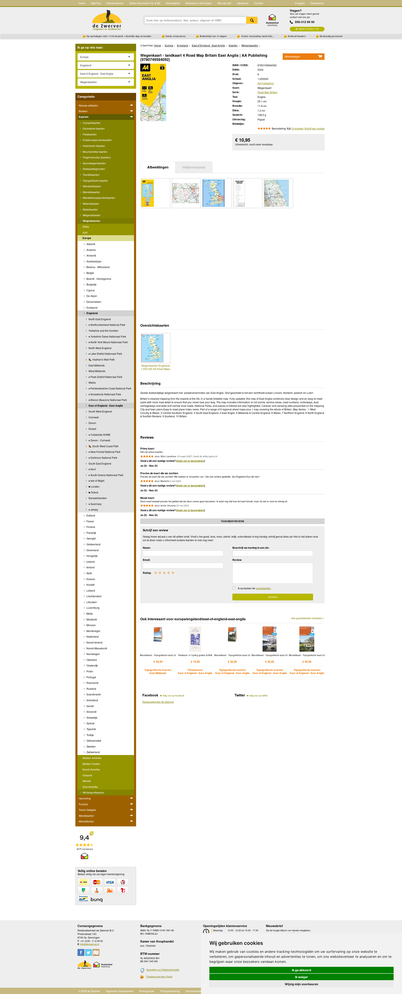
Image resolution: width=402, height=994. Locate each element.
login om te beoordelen (190, 461)
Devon (92, 423)
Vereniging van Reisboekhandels (162, 969)
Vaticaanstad (93, 740)
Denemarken (93, 301)
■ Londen (93, 486)
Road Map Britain (267, 92)
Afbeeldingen (158, 167)
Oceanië (87, 775)
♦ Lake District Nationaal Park (105, 353)
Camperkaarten (91, 123)
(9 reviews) (297, 128)
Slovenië (91, 711)
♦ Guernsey (95, 504)
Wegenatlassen (91, 215)
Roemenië (92, 682)
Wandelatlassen (91, 186)
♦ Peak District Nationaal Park (105, 377)
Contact (258, 3)
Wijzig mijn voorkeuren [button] (301, 984)
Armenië (91, 255)
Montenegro (93, 631)
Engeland (92, 313)
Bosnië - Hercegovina (98, 278)
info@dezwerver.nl (89, 944)
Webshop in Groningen (198, 3)
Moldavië (91, 619)
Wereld (86, 781)
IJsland (90, 561)
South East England (99, 463)
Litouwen (91, 602)
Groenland (92, 550)
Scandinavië (93, 694)
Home (81, 3)
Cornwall (93, 417)
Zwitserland (93, 752)
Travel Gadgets (87, 810)
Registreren (317, 3)
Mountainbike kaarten (94, 151)
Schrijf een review (314, 128)
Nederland (92, 636)
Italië (89, 573)
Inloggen (300, 3)
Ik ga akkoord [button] (301, 970)
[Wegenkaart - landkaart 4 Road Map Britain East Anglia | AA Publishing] (153, 92)
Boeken (83, 111)
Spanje (90, 723)
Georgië (91, 538)
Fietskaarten (89, 134)
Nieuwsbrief (173, 3)
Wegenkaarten (91, 221)
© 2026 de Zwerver (89, 991)
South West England (100, 411)
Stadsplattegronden (93, 169)
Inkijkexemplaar (193, 167)
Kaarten (83, 117)
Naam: (147, 548)
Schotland (92, 700)
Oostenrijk (92, 665)
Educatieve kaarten (93, 128)
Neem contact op (309, 29)
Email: (146, 560)
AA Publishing (266, 83)
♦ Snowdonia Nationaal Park (104, 394)
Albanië (90, 244)
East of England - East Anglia (105, 405)
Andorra (91, 250)
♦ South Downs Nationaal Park (105, 475)
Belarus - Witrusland (98, 267)
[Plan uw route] (96, 952)
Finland (90, 527)
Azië (85, 232)
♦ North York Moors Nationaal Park (108, 342)
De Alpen (91, 296)
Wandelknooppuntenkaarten (98, 197)
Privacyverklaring (170, 991)
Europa (86, 238)
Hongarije (92, 555)
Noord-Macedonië (96, 648)
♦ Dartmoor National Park (102, 457)
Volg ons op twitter (258, 695)
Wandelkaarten (91, 192)
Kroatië (90, 584)
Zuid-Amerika (90, 787)
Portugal (91, 677)
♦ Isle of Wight (96, 480)
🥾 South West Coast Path (103, 446)
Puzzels (83, 804)
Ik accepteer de (254, 588)
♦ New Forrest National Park (104, 451)
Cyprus (90, 290)
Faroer (90, 521)
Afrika (85, 226)
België (90, 273)
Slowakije (91, 717)
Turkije (90, 735)
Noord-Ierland (94, 642)
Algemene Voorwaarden (120, 991)
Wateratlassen (90, 203)
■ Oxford (93, 492)
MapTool (96, 3)
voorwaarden (263, 588)
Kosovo (90, 579)
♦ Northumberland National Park (106, 324)
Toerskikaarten (90, 174)
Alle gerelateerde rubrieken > (308, 618)
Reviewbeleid (193, 991)
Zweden (91, 746)
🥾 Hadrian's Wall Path (101, 359)
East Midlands (96, 365)
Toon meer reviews (232, 521)
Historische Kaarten (93, 146)
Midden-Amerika (91, 758)
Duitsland (91, 307)
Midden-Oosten (91, 763)
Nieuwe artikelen (88, 105)
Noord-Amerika (91, 769)
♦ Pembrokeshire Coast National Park (109, 388)
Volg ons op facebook (173, 695)
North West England (99, 348)
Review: (237, 560)
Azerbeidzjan (94, 261)
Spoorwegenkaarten (94, 163)
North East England (99, 319)
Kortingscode (146, 991)
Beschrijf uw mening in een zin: (250, 548)
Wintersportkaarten (93, 792)
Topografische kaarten (95, 180)
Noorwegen (93, 654)
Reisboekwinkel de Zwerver (158, 702)
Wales (92, 382)
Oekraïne (91, 659)
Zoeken (252, 20)
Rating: (147, 573)
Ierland (90, 567)
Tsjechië (91, 729)
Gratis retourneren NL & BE (144, 3)
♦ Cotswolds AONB (99, 434)
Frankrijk (91, 532)
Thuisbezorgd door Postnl (159, 976)
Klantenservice (115, 3)
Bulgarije (91, 284)
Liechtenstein (94, 596)
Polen (89, 671)
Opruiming (85, 798)
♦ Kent (92, 469)
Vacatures (242, 3)
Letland (90, 590)
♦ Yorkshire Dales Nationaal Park (107, 336)
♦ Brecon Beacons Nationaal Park (107, 400)
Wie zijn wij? (224, 3)
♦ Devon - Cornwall (99, 440)
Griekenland (93, 544)
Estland (90, 515)
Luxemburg (92, 607)
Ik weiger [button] (301, 977)
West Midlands (96, 371)
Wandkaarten (86, 815)
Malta (89, 613)
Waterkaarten (90, 209)
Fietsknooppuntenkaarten (97, 140)
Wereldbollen (86, 821)
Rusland (91, 688)
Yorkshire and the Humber (103, 330)
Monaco (91, 625)
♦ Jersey (93, 509)
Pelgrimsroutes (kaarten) (96, 157)
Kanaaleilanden (97, 498)
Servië (90, 706)
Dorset (92, 428)
